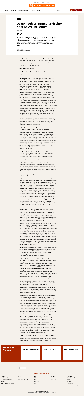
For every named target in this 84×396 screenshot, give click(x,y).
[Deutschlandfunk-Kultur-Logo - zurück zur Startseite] (42, 5)
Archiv (38, 10)
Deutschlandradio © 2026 (42, 391)
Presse (68, 379)
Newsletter (36, 381)
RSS (35, 383)
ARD (33, 393)
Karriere (69, 381)
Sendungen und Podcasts (6, 379)
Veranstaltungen (37, 385)
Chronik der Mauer (53, 393)
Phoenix (41, 393)
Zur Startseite (22, 368)
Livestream (19, 377)
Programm (13, 10)
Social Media (53, 379)
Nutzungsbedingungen (44, 392)
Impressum (53, 392)
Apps (35, 379)
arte (46, 393)
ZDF (36, 393)
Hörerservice (53, 377)
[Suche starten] (68, 10)
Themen (6, 10)
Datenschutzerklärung (32, 392)
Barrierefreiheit (70, 386)
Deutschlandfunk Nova (46, 2)
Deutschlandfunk (37, 2)
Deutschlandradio (71, 377)
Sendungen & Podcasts (23, 10)
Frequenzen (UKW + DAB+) (23, 379)
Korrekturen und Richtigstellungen (74, 385)
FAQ (35, 377)
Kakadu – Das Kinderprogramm (7, 383)
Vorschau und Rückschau (6, 377)
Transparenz (70, 383)
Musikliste (33, 10)
